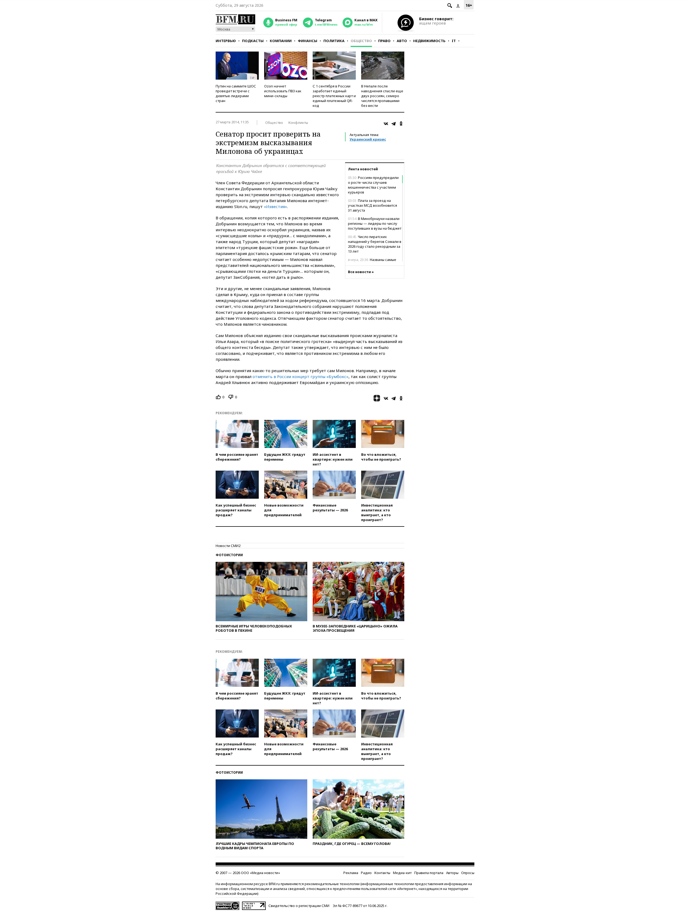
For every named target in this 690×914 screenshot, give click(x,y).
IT (454, 40)
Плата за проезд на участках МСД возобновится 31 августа (372, 205)
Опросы (467, 872)
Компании (281, 40)
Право (384, 40)
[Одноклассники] (401, 123)
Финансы (307, 40)
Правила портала (428, 872)
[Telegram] (393, 123)
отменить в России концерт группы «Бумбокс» (300, 376)
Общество (361, 40)
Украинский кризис (368, 139)
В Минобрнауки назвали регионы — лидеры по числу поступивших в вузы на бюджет (374, 223)
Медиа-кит (402, 872)
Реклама (350, 872)
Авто (402, 40)
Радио (366, 872)
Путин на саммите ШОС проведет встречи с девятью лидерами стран (236, 93)
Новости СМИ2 (228, 545)
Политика (333, 40)
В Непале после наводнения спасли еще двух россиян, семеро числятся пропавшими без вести (382, 96)
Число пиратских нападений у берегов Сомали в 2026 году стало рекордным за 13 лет (374, 244)
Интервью (226, 40)
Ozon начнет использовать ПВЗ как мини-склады (282, 91)
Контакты (382, 872)
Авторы (452, 872)
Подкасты (253, 40)
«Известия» (275, 206)
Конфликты (298, 122)
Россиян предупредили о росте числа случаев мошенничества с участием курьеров (373, 185)
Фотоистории (229, 555)
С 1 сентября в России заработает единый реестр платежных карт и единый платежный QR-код (334, 96)
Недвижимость (429, 40)
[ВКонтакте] (386, 123)
